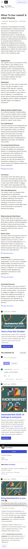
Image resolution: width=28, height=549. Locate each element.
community (22, 21)
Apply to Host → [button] (7, 346)
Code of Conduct (9, 379)
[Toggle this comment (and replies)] (2, 372)
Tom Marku (8, 6)
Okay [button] (4, 546)
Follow (14, 451)
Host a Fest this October (13, 331)
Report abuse (19, 379)
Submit (6, 363)
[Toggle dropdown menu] (26, 311)
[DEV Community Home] (6, 2)
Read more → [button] (6, 438)
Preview (14, 363)
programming (13, 21)
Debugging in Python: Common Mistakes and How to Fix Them (14, 471)
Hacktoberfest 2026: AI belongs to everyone (12, 415)
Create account (21, 2)
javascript (4, 21)
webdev (4, 23)
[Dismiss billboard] (26, 508)
